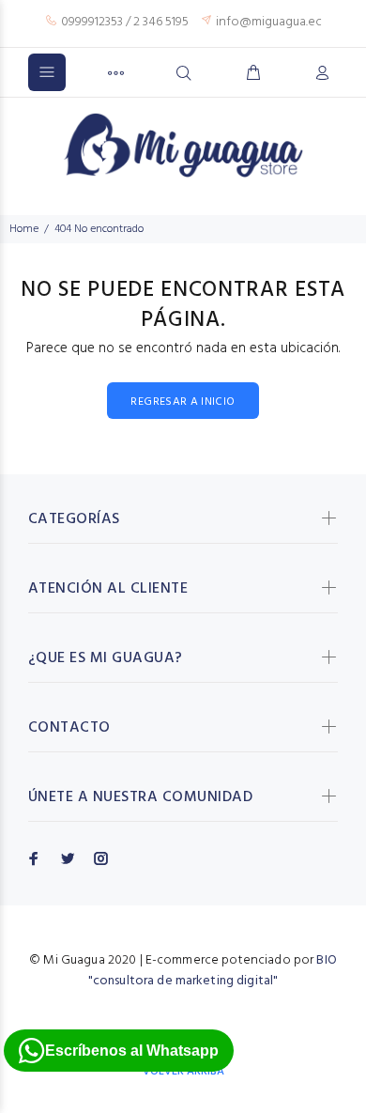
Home (23, 229)
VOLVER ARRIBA (183, 1071)
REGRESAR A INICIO (182, 402)
